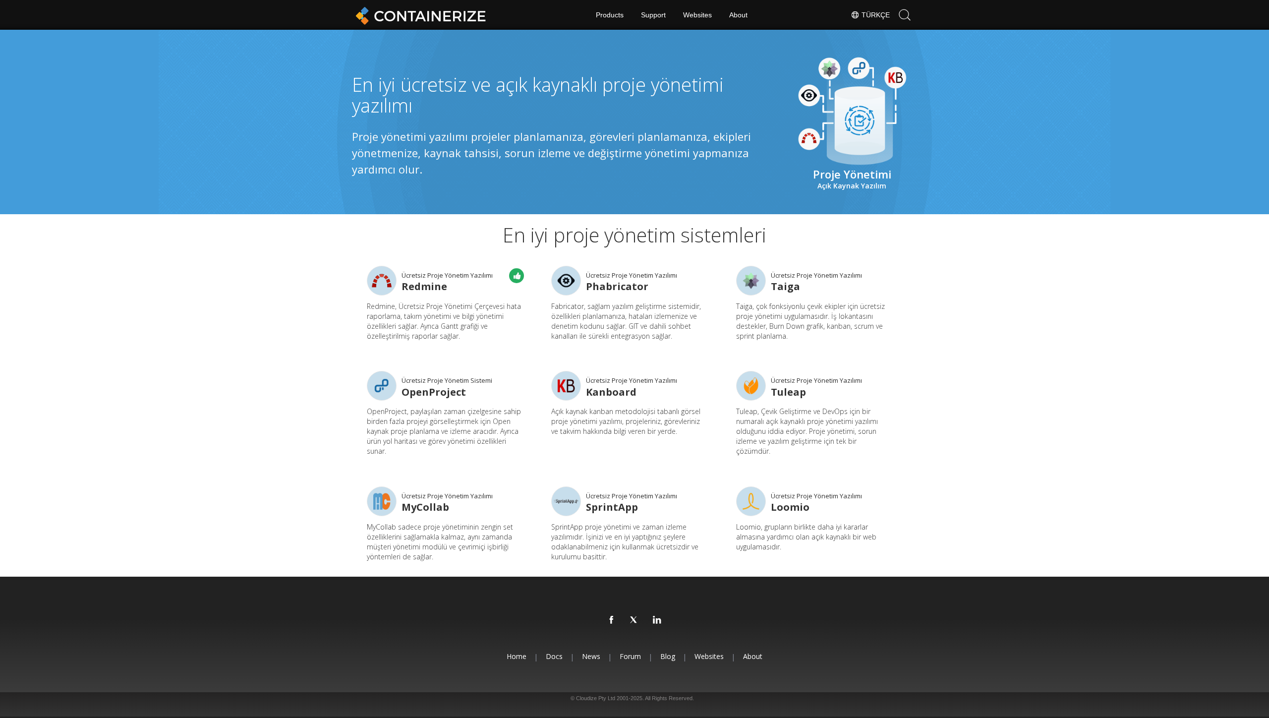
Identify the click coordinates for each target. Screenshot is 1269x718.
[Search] (904, 15)
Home (516, 656)
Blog (667, 656)
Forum (630, 656)
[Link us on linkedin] (657, 620)
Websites (697, 15)
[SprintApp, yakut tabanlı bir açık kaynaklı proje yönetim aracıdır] (566, 501)
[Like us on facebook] (611, 620)
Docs (554, 656)
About (738, 15)
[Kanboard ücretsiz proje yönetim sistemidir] (566, 386)
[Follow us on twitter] (634, 620)
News (591, 656)
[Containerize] (419, 14)
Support (653, 15)
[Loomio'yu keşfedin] (751, 501)
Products (610, 15)
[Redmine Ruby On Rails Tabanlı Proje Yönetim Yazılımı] (382, 281)
